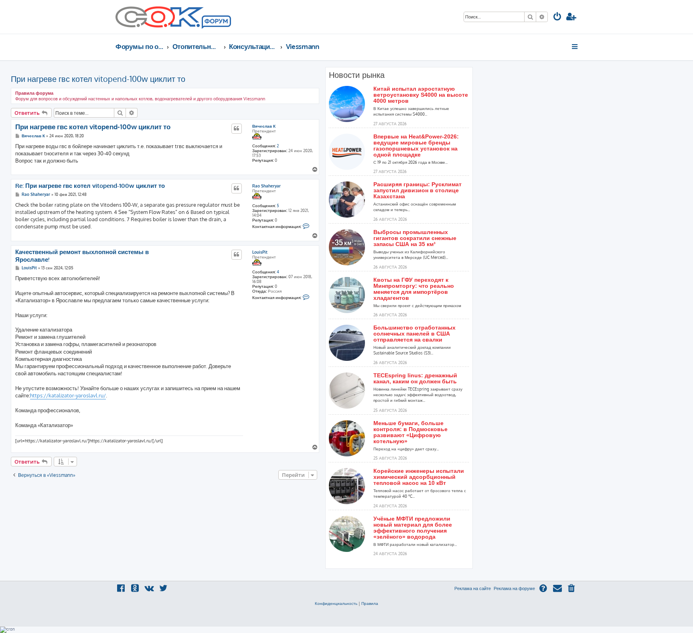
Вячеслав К (264, 126)
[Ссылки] (575, 46)
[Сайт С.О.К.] (173, 17)
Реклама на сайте (472, 588)
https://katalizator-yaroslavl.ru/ (68, 395)
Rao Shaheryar (266, 185)
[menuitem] (557, 17)
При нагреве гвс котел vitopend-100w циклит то (98, 78)
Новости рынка (357, 75)
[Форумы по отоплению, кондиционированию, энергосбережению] (216, 22)
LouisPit (259, 252)
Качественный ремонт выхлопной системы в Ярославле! (82, 255)
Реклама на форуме (514, 588)
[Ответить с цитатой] (236, 128)
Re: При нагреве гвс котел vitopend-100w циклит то (90, 185)
